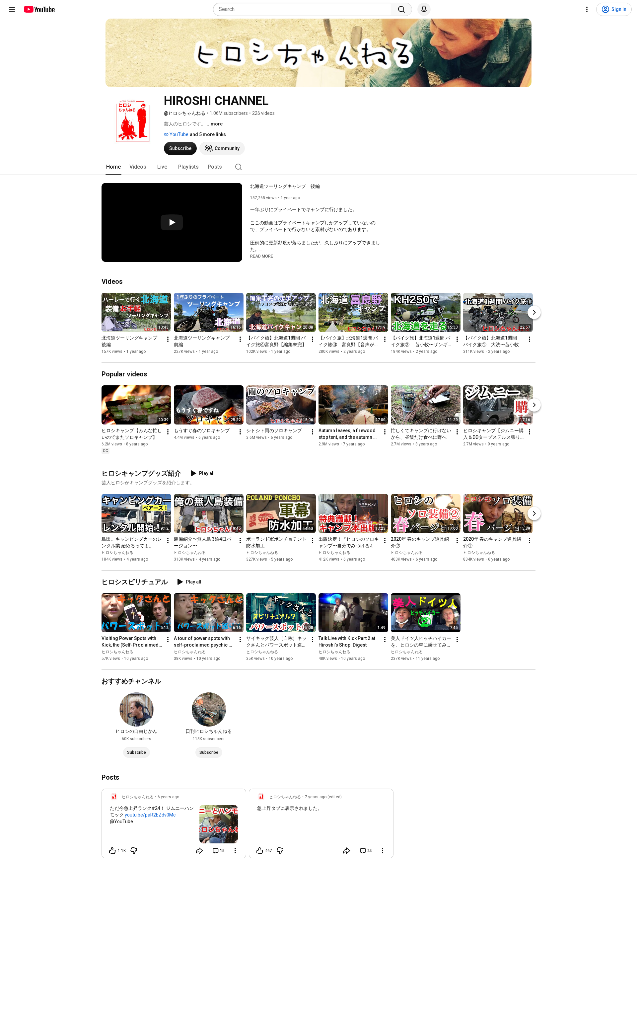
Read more (261, 256)
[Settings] (587, 9)
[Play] (172, 222)
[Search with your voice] (424, 9)
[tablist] (318, 167)
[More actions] (168, 339)
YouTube (178, 134)
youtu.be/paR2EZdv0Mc (150, 814)
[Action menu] (235, 850)
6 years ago (168, 797)
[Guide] (12, 9)
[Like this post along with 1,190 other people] (112, 850)
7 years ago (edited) (323, 797)
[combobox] (304, 9)
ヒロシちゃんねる (117, 552)
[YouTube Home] (39, 9)
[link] (174, 825)
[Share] (199, 850)
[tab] (113, 167)
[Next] (534, 312)
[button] (261, 256)
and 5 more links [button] (208, 134)
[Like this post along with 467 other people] (259, 850)
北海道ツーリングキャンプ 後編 (285, 186)
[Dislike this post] (133, 850)
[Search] (401, 9)
